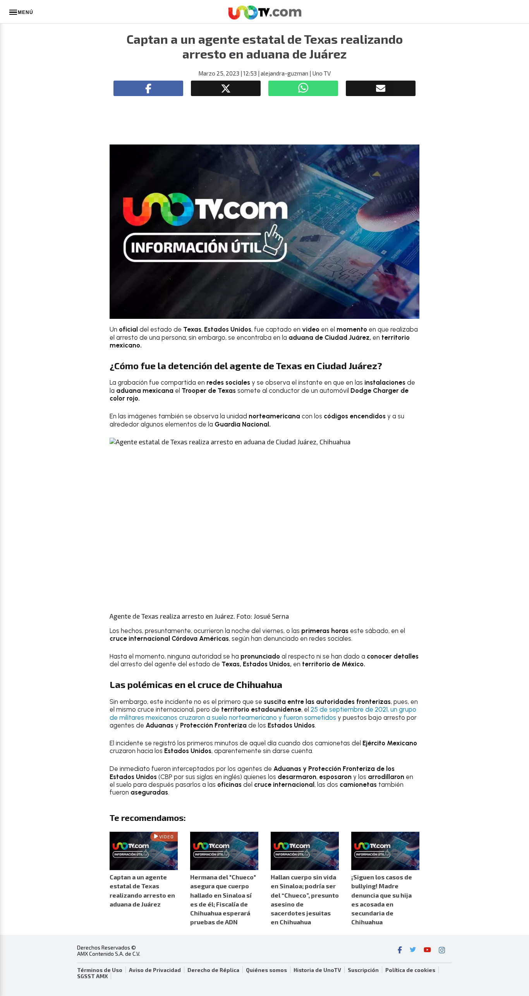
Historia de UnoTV (317, 970)
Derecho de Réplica (213, 970)
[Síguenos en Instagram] (442, 951)
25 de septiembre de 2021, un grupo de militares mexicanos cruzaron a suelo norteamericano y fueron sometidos (263, 713)
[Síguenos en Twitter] (413, 951)
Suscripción (363, 970)
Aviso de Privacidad (155, 970)
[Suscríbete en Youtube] (427, 951)
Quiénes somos (266, 970)
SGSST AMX (92, 976)
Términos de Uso (99, 970)
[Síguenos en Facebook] (400, 951)
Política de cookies (410, 970)
